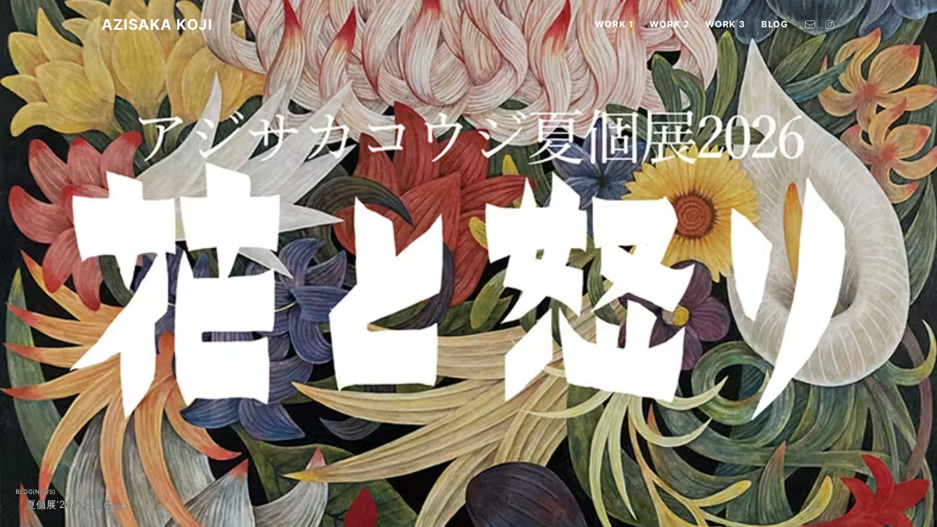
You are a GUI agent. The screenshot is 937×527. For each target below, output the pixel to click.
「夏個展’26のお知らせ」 (74, 504)
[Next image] (919, 263)
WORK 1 (614, 24)
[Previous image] (17, 263)
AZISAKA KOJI (157, 24)
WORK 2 (670, 24)
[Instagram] (829, 24)
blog (775, 24)
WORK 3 (725, 24)
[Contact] (810, 24)
